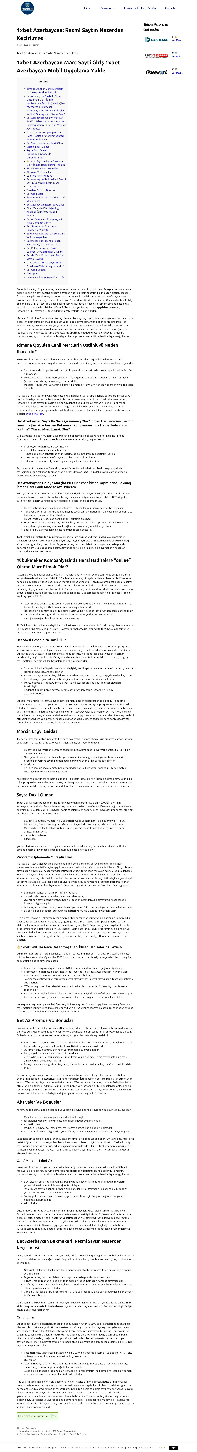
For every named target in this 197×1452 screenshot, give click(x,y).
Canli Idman (33, 186)
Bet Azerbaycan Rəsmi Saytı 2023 (45, 204)
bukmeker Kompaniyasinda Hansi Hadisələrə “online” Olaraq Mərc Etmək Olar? (45, 136)
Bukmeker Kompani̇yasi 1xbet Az (45, 277)
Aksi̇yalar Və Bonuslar (39, 172)
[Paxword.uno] (27, 7)
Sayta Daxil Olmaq (37, 150)
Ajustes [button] (162, 1447)
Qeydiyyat (32, 273)
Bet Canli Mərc (35, 193)
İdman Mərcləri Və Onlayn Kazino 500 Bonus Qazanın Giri (48, 1431)
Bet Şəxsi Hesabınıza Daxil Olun (45, 143)
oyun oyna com (34, 413)
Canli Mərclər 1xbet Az (39, 175)
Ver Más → (178, 40)
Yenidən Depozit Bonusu (41, 190)
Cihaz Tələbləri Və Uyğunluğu (43, 208)
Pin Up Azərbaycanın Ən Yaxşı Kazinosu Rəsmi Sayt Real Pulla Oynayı (53, 1434)
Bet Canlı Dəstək (36, 269)
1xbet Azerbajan (28, 1428)
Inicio (87, 8)
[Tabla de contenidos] (53, 1416)
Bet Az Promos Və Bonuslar (42, 168)
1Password (105, 8)
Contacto (170, 8)
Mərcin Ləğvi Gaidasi (38, 146)
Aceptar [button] (173, 1447)
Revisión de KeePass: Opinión (140, 8)
